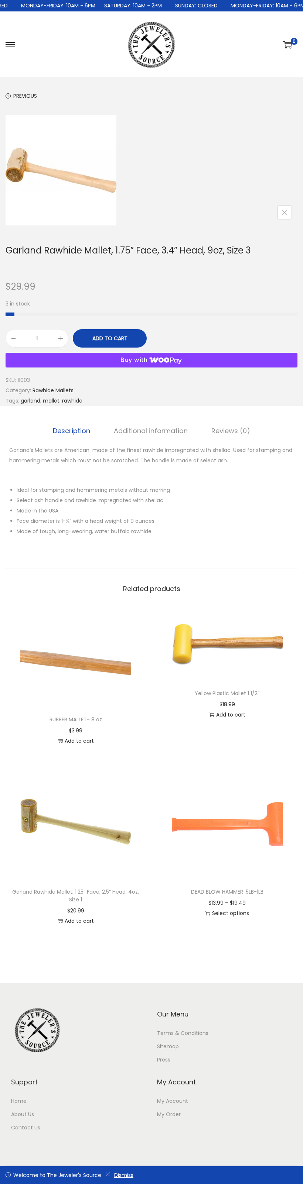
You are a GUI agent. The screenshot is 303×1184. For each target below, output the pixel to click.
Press (163, 1059)
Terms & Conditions (182, 1033)
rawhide (72, 400)
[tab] (71, 431)
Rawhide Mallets (53, 390)
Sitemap (168, 1046)
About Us (22, 1114)
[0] (287, 44)
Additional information (151, 430)
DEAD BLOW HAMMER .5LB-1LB (227, 891)
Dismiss (123, 1175)
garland (30, 400)
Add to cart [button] (79, 741)
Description (71, 430)
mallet (51, 400)
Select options (230, 913)
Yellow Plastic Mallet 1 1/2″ (227, 693)
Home (19, 1101)
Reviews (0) (230, 430)
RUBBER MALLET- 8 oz (76, 719)
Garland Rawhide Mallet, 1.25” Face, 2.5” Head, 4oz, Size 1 (75, 895)
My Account (172, 1101)
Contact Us (25, 1127)
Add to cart (109, 338)
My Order (169, 1114)
